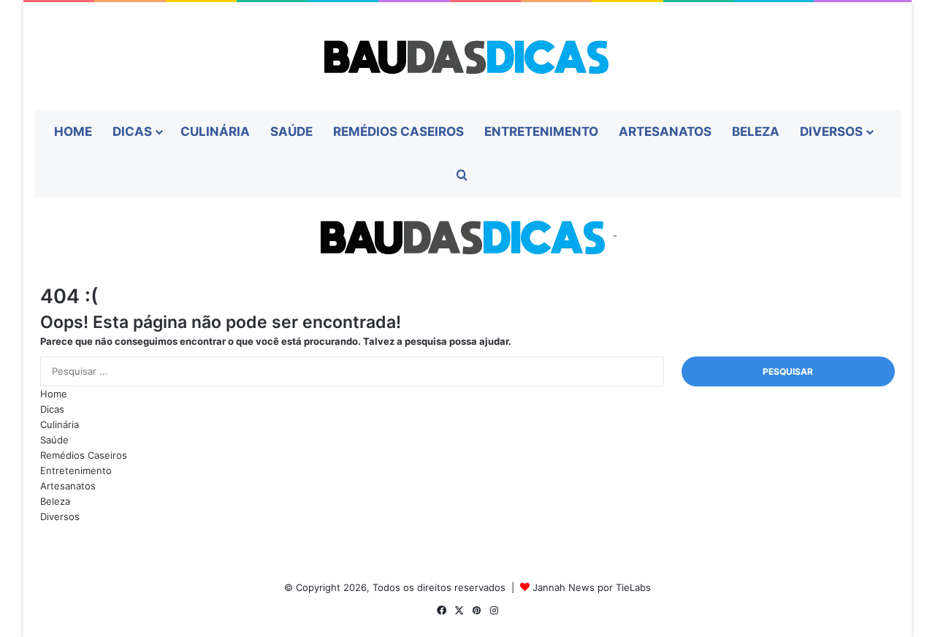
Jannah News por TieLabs (592, 587)
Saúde (291, 131)
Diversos (831, 131)
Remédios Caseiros (398, 131)
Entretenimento (541, 131)
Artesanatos (665, 131)
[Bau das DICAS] (467, 55)
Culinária (215, 131)
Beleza (755, 131)
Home (73, 131)
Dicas (132, 131)
